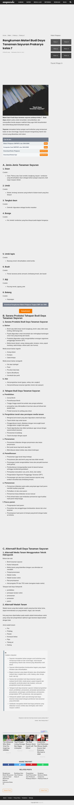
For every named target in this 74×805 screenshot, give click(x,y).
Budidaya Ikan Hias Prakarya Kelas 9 (18, 775)
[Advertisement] (37, 19)
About (4, 798)
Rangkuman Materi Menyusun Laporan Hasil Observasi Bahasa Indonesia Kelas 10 (8, 778)
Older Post (44, 790)
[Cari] (70, 2)
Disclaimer (24, 798)
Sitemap (31, 798)
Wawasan (57, 2)
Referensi (48, 2)
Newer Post (7, 790)
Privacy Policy (17, 798)
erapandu (40, 802)
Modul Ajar (38, 2)
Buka (45, 143)
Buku (65, 2)
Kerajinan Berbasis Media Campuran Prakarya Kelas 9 (43, 775)
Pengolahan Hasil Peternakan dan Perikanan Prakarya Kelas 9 (31, 775)
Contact (10, 798)
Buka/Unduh (43, 151)
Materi (29, 2)
